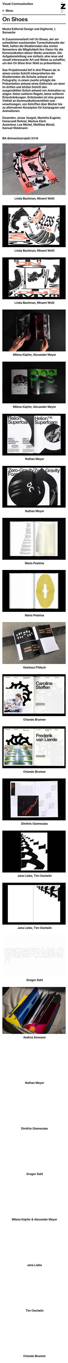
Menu (9, 10)
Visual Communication (17, 4)
